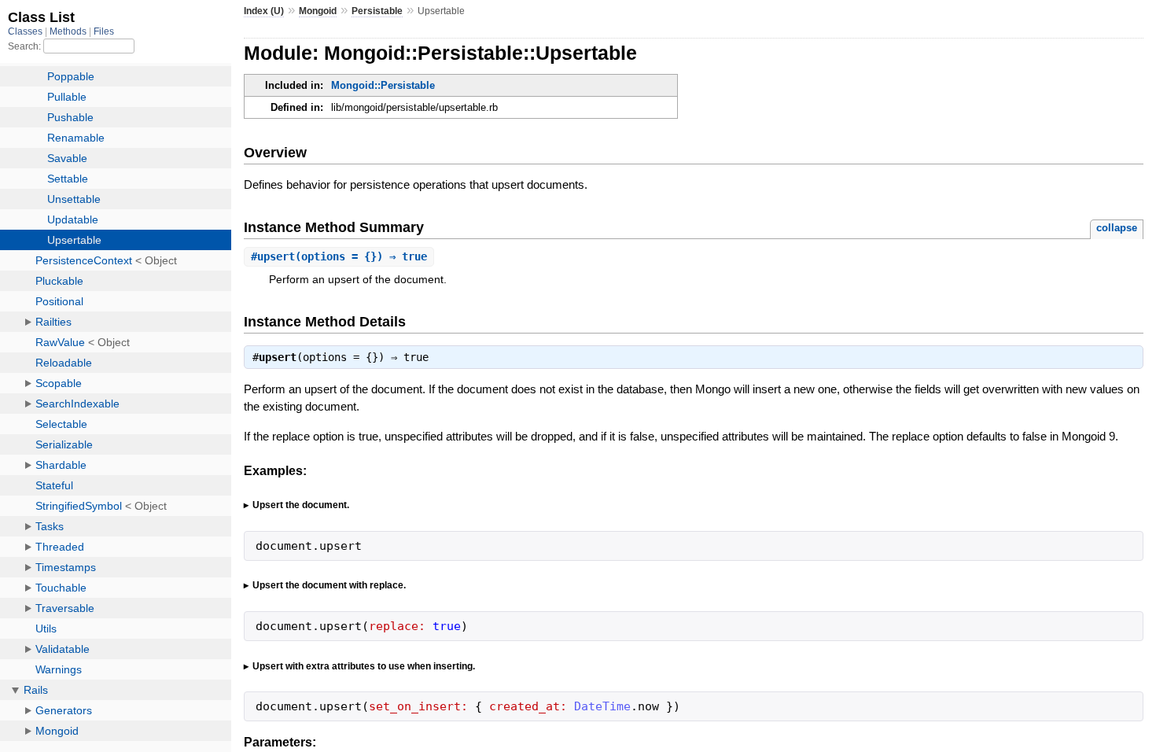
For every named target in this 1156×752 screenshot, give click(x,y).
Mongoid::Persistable (383, 85)
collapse (1116, 228)
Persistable (377, 11)
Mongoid (318, 11)
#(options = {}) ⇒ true (339, 256)
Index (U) (264, 11)
